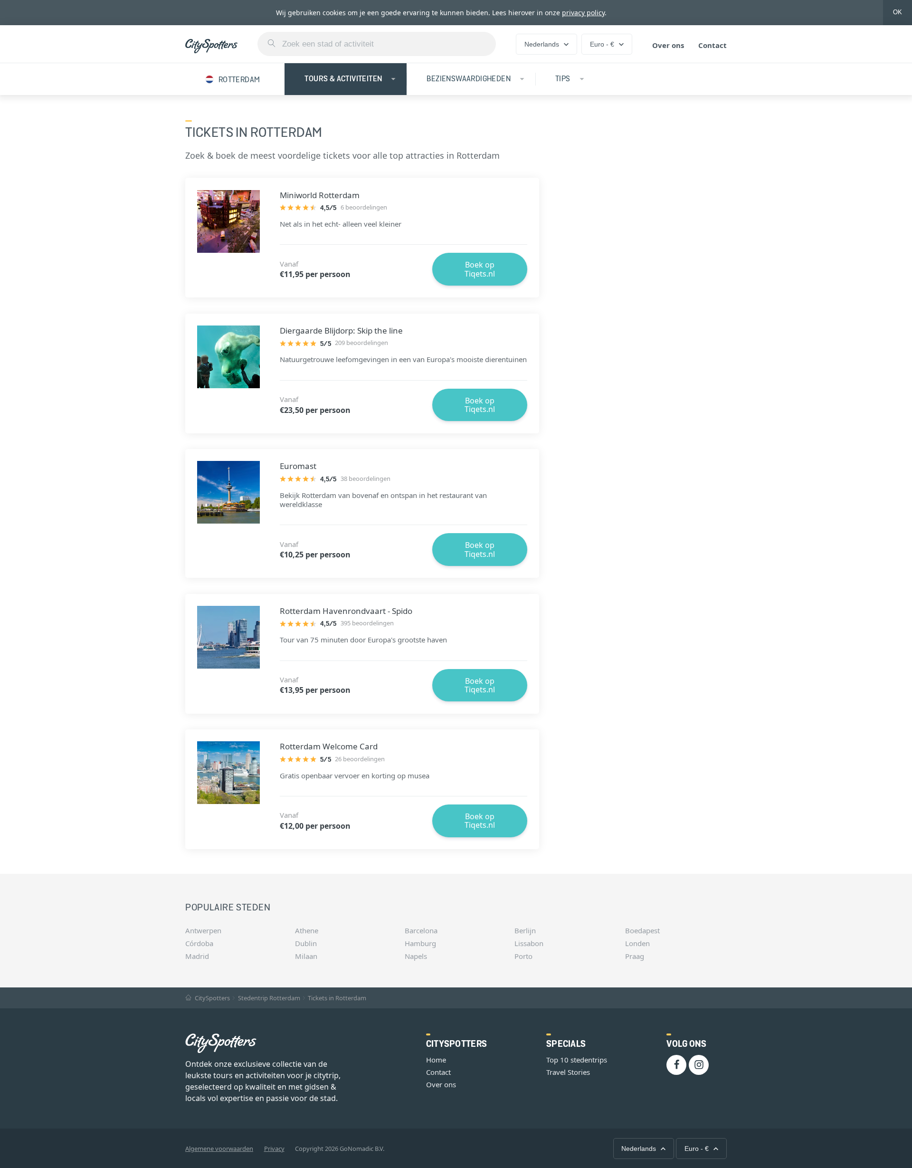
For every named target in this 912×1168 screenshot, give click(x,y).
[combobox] (376, 44)
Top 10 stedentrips (576, 1059)
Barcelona (421, 930)
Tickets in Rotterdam (337, 998)
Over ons (668, 45)
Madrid (197, 956)
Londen (637, 943)
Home (436, 1059)
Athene (306, 930)
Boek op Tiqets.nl (480, 268)
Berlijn (525, 930)
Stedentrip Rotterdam (269, 998)
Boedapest (642, 930)
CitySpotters (211, 998)
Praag (634, 956)
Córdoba (199, 943)
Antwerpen (203, 930)
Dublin (306, 943)
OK (897, 12)
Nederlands (541, 44)
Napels (416, 956)
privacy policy (583, 12)
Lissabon (528, 943)
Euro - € (602, 44)
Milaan (306, 956)
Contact (712, 45)
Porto (523, 956)
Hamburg (420, 943)
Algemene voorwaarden (219, 1148)
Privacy (274, 1148)
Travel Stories (568, 1072)
